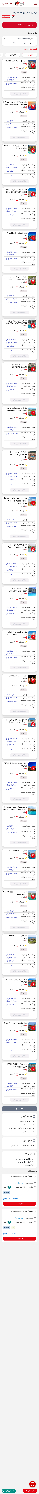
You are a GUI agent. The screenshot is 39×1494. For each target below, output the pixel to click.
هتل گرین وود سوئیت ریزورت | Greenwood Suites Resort (16, 409)
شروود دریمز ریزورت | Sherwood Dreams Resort (15, 893)
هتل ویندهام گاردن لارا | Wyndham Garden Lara (17, 546)
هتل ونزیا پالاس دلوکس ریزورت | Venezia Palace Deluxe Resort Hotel (15, 501)
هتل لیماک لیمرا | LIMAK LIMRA (18, 677)
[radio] (19, 53)
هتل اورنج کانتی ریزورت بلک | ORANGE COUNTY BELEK (16, 191)
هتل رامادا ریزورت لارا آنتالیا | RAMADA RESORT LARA (17, 633)
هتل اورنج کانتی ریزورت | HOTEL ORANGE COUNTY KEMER (15, 103)
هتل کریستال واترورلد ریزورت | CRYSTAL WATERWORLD (16, 322)
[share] (13, 17)
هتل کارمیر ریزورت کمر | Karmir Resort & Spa (15, 147)
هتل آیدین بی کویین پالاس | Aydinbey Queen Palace (17, 278)
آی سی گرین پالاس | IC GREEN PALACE (15, 981)
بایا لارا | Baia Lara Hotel (17, 850)
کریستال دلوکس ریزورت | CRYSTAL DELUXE (18, 366)
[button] (30, 1491)
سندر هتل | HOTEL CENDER (16, 60)
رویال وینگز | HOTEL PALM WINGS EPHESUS (16, 1066)
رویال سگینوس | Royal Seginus (15, 1023)
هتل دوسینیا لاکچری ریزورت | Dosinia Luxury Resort (16, 721)
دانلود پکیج (6, 17)
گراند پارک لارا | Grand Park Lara (17, 234)
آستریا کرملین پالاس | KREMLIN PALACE (15, 765)
